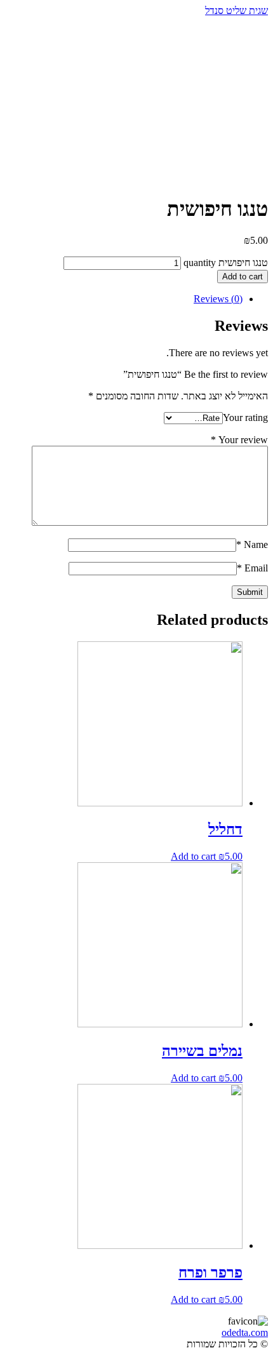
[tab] (124, 299)
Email (252, 568)
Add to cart (242, 276)
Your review (239, 439)
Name (252, 544)
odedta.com (245, 1332)
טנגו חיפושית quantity (225, 262)
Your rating (245, 417)
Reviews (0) (218, 298)
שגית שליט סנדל (236, 10)
